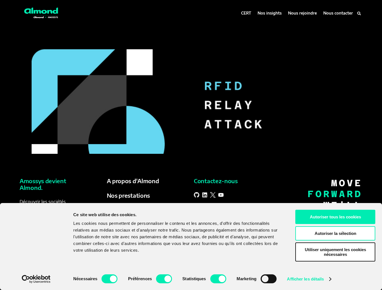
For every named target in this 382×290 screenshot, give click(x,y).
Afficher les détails (305, 279)
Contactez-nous (216, 180)
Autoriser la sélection (335, 233)
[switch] (164, 278)
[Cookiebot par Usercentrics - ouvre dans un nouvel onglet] (36, 279)
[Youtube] (221, 195)
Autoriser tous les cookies (335, 216)
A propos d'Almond (133, 180)
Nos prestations (128, 195)
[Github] (196, 195)
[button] (359, 13)
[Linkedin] (204, 195)
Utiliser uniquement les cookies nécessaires (335, 252)
